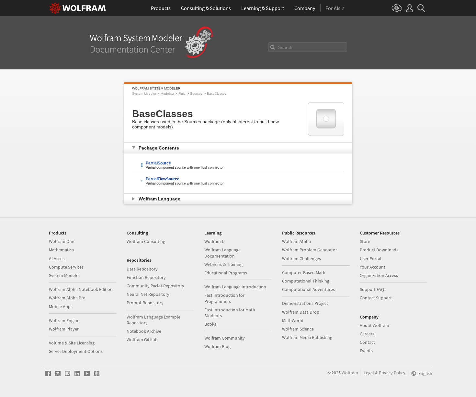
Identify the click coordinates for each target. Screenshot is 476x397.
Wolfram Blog (217, 346)
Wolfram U (214, 241)
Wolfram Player (64, 329)
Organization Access (379, 275)
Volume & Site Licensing (72, 343)
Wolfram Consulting (146, 241)
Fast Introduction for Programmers (224, 298)
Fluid (182, 93)
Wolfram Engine (64, 320)
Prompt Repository (145, 303)
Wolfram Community (224, 338)
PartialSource (158, 163)
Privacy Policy (392, 373)
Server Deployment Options (76, 351)
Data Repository (142, 269)
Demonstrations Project (305, 303)
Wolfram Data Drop (300, 312)
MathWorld (292, 320)
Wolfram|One (61, 241)
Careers (367, 334)
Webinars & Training (223, 264)
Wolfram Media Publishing (307, 337)
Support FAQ (372, 289)
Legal (369, 373)
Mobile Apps (61, 306)
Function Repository (146, 277)
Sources (196, 93)
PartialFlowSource (162, 179)
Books (210, 324)
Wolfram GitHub (142, 340)
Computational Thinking (305, 281)
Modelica (167, 93)
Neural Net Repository (148, 294)
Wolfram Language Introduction (235, 287)
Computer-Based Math (303, 272)
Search (285, 47)
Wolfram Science (298, 329)
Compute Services (66, 267)
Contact (367, 342)
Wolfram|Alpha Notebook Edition (81, 289)
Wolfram (350, 373)
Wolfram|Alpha (296, 241)
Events (366, 351)
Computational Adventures (308, 289)
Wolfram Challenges (301, 258)
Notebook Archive (144, 331)
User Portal (370, 258)
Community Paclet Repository (155, 286)
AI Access (57, 258)
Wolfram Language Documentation (222, 253)
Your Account (372, 267)
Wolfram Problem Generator (309, 250)
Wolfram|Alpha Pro (67, 298)
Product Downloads (379, 250)
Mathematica (61, 250)
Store (365, 241)
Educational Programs (225, 273)
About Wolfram (374, 325)
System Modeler (144, 93)
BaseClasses (216, 93)
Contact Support (376, 298)
